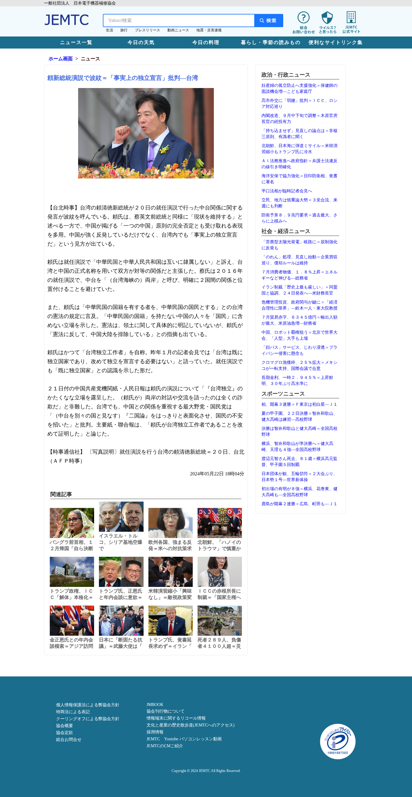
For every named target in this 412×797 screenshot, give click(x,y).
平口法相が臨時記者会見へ (286, 191)
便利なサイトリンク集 (336, 42)
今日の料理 (206, 42)
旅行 (124, 30)
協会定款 (64, 732)
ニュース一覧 (76, 42)
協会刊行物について (166, 711)
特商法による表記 (73, 712)
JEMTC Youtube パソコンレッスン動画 (184, 739)
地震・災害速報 (209, 30)
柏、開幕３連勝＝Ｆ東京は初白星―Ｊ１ (299, 404)
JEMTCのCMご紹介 (165, 746)
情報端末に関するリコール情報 (176, 718)
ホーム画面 (61, 58)
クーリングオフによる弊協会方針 (87, 719)
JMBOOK (155, 704)
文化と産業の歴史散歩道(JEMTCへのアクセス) (191, 725)
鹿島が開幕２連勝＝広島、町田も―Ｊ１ (299, 504)
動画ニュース (178, 30)
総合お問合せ (68, 739)
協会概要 (64, 725)
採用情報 (155, 732)
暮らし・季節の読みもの (271, 42)
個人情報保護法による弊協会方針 (87, 705)
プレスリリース (147, 30)
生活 (109, 30)
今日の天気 (141, 42)
